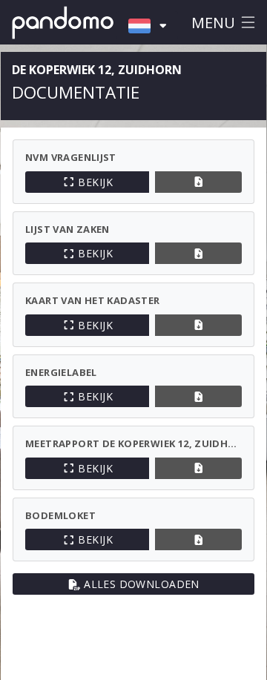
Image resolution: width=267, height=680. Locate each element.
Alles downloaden (142, 584)
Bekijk (95, 182)
